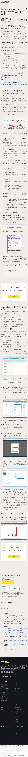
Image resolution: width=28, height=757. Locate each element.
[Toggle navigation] (25, 2)
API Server (3, 692)
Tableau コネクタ (4, 700)
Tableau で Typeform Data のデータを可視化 (15, 632)
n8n (15, 737)
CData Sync (17, 684)
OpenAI (16, 739)
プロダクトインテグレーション (6, 709)
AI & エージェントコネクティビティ (7, 712)
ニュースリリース (18, 709)
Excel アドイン (4, 696)
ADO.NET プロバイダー (5, 688)
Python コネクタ (4, 690)
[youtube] (7, 672)
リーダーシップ (17, 715)
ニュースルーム (17, 711)
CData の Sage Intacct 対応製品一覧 (11, 82)
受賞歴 (16, 713)
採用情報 (16, 719)
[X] (4, 672)
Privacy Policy (12, 750)
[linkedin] (2, 672)
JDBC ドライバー (4, 686)
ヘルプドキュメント (16, 212)
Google (16, 733)
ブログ (2, 733)
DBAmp (16, 690)
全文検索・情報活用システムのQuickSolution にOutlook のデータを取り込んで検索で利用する (15, 636)
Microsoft (16, 735)
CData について (18, 707)
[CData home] (6, 2)
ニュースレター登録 (4, 737)
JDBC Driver (6, 31)
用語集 (2, 739)
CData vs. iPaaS (4, 716)
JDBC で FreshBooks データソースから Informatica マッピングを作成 (13, 648)
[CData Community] (12, 672)
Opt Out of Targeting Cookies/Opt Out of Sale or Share (14, 755)
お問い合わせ (5, 676)
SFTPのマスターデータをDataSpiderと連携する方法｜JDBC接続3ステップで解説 (15, 620)
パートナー (3, 714)
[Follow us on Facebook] (22, 20)
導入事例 (2, 731)
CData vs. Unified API (5, 718)
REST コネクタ (3, 694)
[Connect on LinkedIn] (26, 20)
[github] (9, 672)
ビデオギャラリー (4, 741)
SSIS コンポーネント (18, 688)
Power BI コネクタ (4, 698)
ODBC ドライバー (4, 684)
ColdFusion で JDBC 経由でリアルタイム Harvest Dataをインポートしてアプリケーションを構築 (15, 625)
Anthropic (17, 729)
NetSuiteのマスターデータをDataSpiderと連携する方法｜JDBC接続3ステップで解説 (15, 629)
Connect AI (17, 686)
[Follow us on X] (24, 20)
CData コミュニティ (4, 729)
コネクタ (2, 707)
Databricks (17, 731)
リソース (2, 735)
